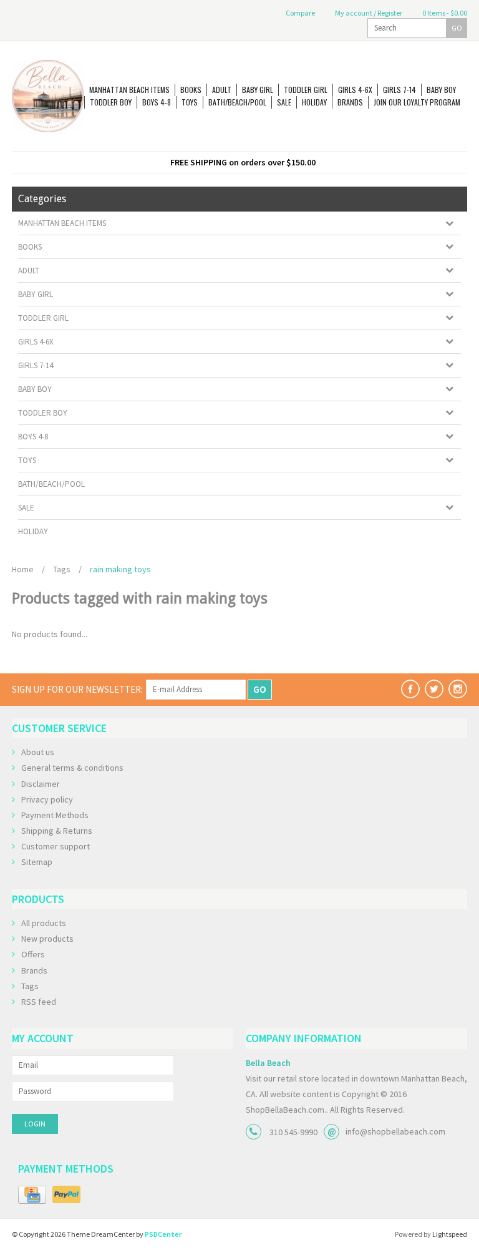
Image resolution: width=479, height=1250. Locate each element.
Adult (221, 89)
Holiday (314, 102)
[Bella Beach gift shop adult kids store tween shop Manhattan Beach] (48, 96)
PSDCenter (163, 1234)
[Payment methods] (32, 1195)
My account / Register (368, 12)
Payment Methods (55, 815)
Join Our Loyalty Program (417, 102)
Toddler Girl (305, 89)
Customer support (55, 846)
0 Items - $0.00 (444, 12)
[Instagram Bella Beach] (457, 689)
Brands (350, 102)
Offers (33, 954)
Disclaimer (40, 783)
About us (37, 752)
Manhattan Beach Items (129, 89)
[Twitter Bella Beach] (434, 689)
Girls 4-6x (355, 89)
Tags (61, 569)
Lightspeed (449, 1234)
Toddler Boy (111, 102)
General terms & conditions (72, 767)
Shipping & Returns (56, 830)
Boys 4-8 (156, 102)
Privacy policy (47, 799)
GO (457, 27)
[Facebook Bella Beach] (410, 689)
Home (23, 569)
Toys (189, 102)
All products (43, 923)
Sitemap (36, 861)
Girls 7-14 (399, 89)
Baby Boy (441, 89)
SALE (284, 102)
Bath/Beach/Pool (237, 102)
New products (47, 938)
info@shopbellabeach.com (395, 1131)
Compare (299, 12)
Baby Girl (257, 89)
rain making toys (120, 569)
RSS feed (38, 1001)
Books (190, 89)
